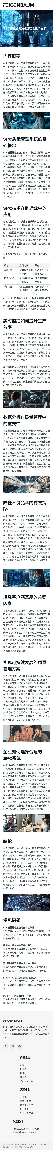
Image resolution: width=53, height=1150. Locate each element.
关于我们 (24, 1096)
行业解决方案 (26, 1113)
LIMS (22, 1073)
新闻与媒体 (25, 1101)
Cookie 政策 (29, 1147)
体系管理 (24, 1077)
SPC (22, 1064)
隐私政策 (18, 1147)
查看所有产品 (26, 1081)
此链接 (42, 107)
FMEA (23, 1069)
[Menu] (48, 5)
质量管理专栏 (26, 1105)
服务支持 (24, 1109)
